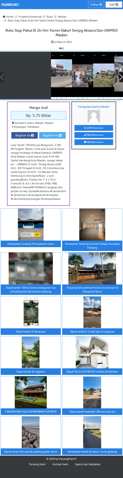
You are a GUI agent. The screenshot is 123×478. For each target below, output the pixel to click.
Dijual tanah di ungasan (30, 371)
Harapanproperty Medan (93, 106)
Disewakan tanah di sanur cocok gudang (92, 451)
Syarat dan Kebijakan (88, 464)
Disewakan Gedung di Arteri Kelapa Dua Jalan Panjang (92, 245)
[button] (121, 77)
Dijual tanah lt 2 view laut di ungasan (92, 331)
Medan (39, 123)
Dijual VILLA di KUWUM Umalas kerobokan (92, 371)
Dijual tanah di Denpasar (31, 331)
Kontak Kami (60, 464)
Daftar (94, 4)
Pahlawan (33, 127)
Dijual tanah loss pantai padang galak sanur (30, 451)
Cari (112, 4)
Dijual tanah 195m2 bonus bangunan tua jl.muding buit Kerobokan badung (31, 289)
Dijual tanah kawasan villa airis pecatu (92, 411)
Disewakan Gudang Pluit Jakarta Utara (31, 244)
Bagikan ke (23, 135)
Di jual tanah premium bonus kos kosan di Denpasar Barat (92, 289)
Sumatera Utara (24, 123)
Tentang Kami (37, 464)
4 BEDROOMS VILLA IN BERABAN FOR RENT (31, 411)
